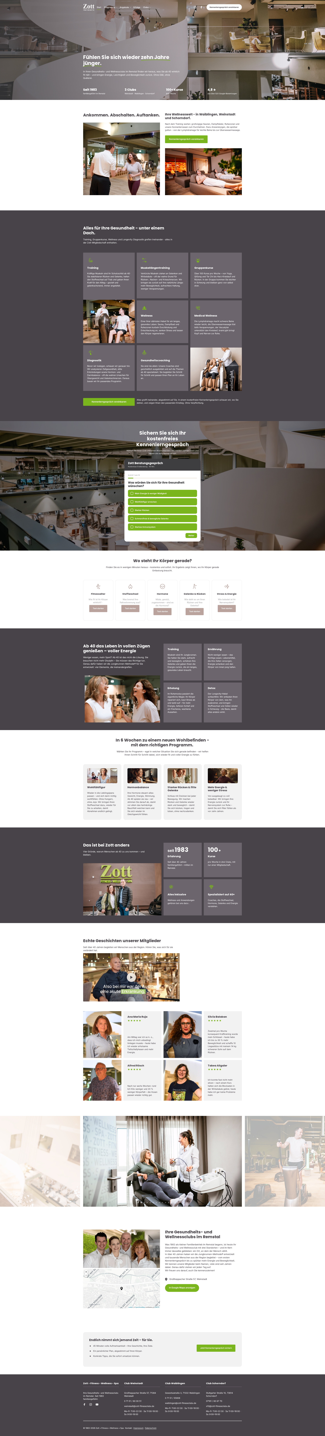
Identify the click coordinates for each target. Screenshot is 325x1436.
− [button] (86, 1275)
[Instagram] (196, 7)
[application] (121, 1288)
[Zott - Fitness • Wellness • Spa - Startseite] (88, 7)
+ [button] (86, 1271)
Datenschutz (150, 1428)
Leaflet (130, 1307)
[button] (121, 1288)
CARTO (156, 1307)
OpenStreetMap (140, 1307)
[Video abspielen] (131, 977)
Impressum (138, 1428)
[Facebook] (202, 7)
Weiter (191, 535)
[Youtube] (98, 1404)
